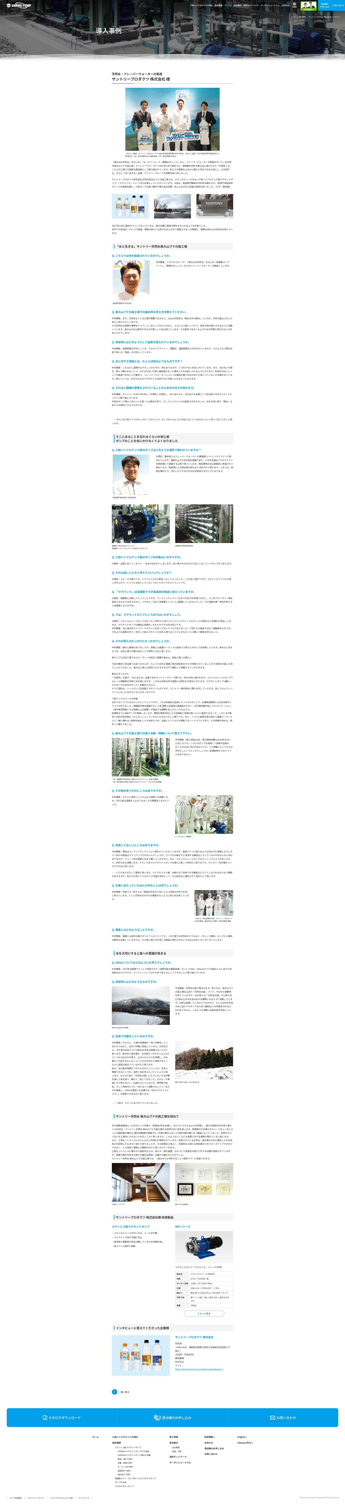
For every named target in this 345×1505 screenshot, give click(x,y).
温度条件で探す (124, 1470)
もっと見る (205, 1313)
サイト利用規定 (16, 1498)
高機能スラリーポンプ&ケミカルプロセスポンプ (135, 1478)
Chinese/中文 (244, 1442)
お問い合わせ (338, 5)
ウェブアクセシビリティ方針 (61, 1498)
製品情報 (116, 1442)
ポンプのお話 (120, 1482)
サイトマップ (83, 1498)
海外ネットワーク (251, 5)
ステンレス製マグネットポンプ (128, 1447)
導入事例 (228, 5)
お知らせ (285, 5)
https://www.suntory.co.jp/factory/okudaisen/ (198, 1369)
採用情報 (208, 1436)
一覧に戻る (124, 1392)
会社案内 (173, 1442)
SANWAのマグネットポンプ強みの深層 (134, 1455)
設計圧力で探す (124, 1474)
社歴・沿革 (177, 1451)
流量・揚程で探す (125, 1463)
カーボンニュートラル (270, 5)
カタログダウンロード (124, 1486)
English (241, 1436)
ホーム (95, 1436)
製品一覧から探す (125, 1459)
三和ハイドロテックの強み (201, 5)
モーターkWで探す (126, 1466)
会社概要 (176, 1447)
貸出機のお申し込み (325, 5)
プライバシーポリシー (36, 1498)
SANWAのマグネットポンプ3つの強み (134, 1451)
